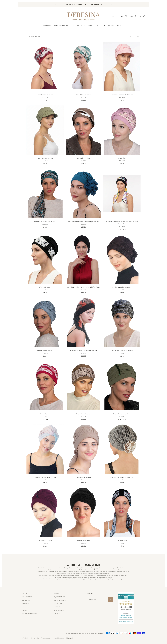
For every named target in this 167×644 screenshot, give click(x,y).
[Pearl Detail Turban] (45, 512)
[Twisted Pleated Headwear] (83, 449)
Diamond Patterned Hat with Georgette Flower (83, 221)
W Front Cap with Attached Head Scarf (83, 350)
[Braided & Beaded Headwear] (122, 259)
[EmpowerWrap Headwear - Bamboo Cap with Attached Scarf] (122, 193)
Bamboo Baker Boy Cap (45, 158)
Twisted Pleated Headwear (83, 477)
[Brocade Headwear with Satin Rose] (122, 449)
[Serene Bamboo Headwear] (122, 385)
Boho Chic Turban (83, 158)
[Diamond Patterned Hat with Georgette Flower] (83, 193)
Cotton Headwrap (83, 540)
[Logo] (83, 16)
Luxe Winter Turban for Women (122, 350)
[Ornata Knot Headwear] (83, 385)
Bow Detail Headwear (83, 95)
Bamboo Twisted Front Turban (45, 477)
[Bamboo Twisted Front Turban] (45, 449)
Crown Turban (45, 414)
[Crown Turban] (45, 385)
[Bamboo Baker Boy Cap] (45, 130)
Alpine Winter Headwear (45, 95)
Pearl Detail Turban (45, 540)
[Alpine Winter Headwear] (45, 66)
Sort (35, 36)
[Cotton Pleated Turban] (45, 322)
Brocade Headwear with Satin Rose (122, 477)
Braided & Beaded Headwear (122, 287)
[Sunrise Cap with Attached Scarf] (45, 193)
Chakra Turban (122, 540)
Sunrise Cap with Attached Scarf (45, 221)
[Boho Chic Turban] (83, 130)
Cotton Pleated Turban (45, 350)
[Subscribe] (110, 599)
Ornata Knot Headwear (83, 414)
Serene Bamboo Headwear (122, 414)
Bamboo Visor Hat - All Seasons (122, 95)
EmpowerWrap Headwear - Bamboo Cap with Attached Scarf (122, 223)
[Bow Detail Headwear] (83, 66)
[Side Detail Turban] (45, 259)
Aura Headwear (122, 158)
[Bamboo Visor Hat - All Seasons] (122, 66)
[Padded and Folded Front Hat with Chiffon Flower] (83, 259)
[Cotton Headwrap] (83, 512)
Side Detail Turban (45, 287)
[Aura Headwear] (122, 130)
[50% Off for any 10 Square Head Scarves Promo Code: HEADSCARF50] (83, 4)
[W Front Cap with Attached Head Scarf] (83, 322)
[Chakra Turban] (122, 512)
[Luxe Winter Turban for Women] (122, 322)
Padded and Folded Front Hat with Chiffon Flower (83, 287)
